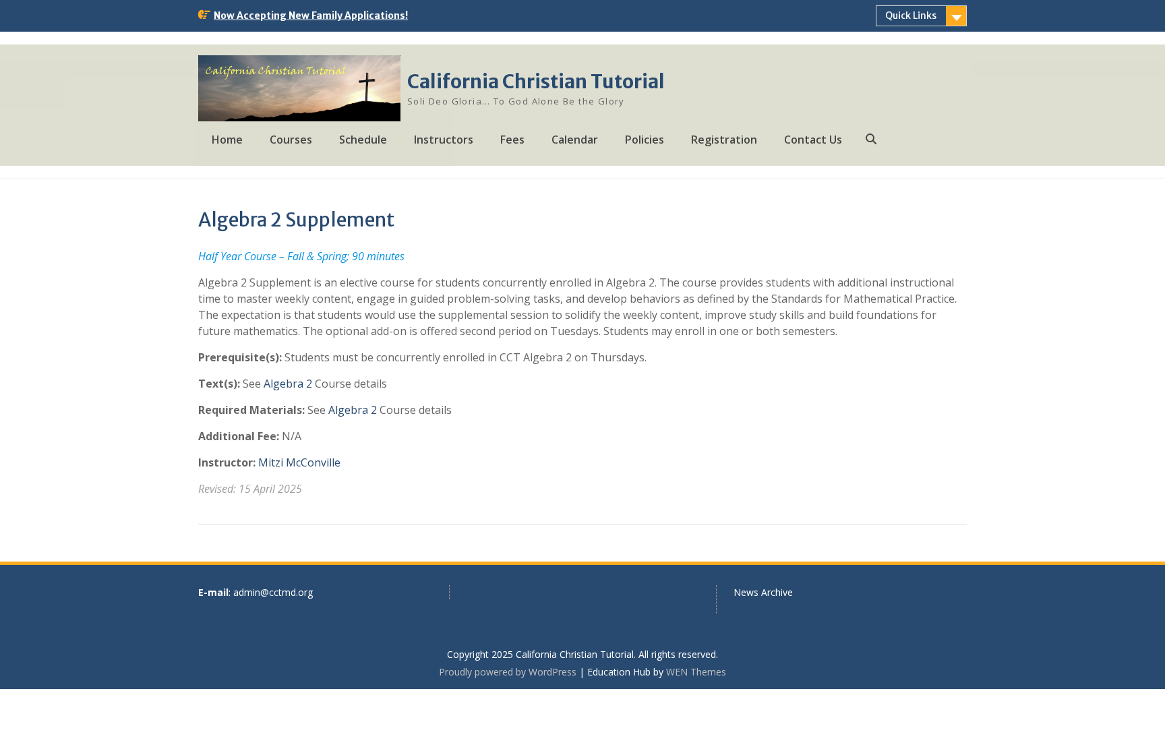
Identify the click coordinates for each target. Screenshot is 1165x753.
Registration (724, 139)
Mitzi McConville (299, 462)
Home (227, 139)
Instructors (443, 139)
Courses (291, 139)
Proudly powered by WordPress (507, 671)
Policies (644, 139)
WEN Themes (696, 671)
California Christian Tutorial (536, 81)
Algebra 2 (288, 383)
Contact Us (813, 139)
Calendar (574, 139)
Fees (512, 139)
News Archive (763, 592)
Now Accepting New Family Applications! (311, 15)
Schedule (363, 139)
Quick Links (910, 15)
